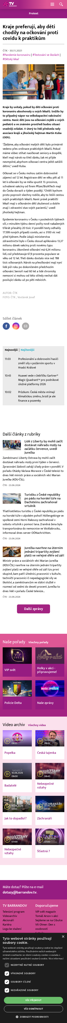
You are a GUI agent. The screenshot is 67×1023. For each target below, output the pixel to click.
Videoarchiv (10, 916)
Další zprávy (33, 609)
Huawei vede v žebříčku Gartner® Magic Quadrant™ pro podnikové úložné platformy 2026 (38, 380)
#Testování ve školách (46, 55)
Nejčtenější (27, 350)
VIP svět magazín (45, 911)
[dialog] (33, 978)
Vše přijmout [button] (33, 1000)
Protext (33, 13)
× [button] (63, 936)
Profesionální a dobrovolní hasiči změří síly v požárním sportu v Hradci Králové (38, 363)
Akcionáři (8, 920)
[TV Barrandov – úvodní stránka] (10, 4)
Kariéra (7, 924)
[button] (33, 1017)
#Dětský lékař (11, 59)
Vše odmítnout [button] (33, 1008)
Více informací (56, 958)
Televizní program (13, 911)
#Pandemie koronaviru (16, 55)
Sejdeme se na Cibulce (49, 920)
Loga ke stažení (12, 929)
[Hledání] (61, 4)
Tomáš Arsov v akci (46, 916)
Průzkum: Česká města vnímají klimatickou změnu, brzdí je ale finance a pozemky (37, 396)
